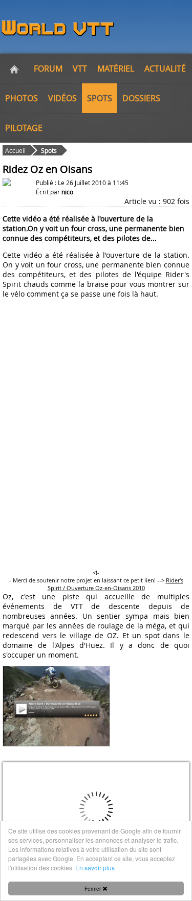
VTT (80, 68)
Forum (48, 68)
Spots (99, 98)
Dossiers (141, 98)
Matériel (115, 68)
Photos (21, 98)
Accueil (15, 150)
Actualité (165, 68)
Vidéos (62, 98)
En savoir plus (95, 867)
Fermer (93, 888)
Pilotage (23, 127)
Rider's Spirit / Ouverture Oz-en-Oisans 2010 (115, 584)
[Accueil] (14, 68)
